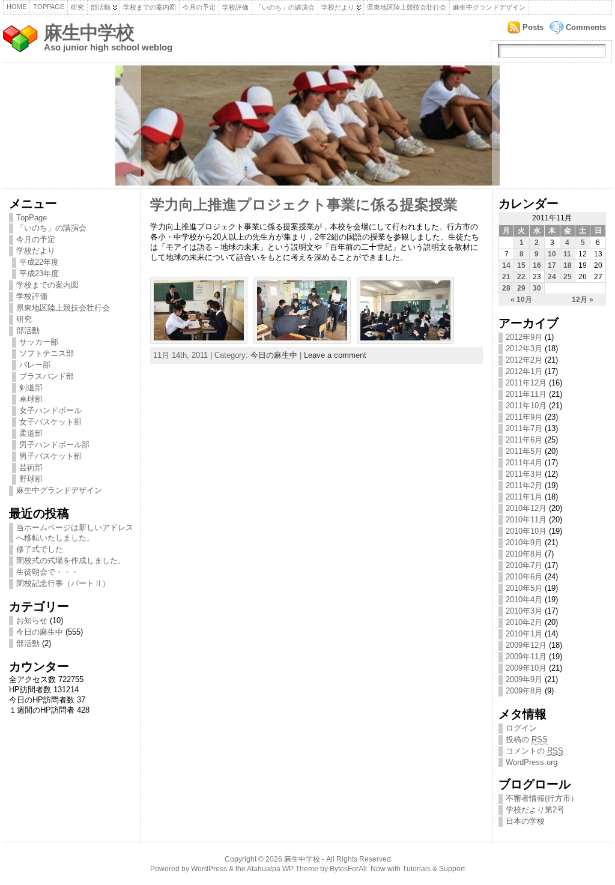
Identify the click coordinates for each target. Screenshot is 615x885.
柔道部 (31, 433)
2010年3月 (524, 610)
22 (521, 276)
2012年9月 (524, 337)
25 (567, 276)
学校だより (337, 7)
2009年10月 (526, 667)
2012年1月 (524, 371)
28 (506, 288)
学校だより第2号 (535, 809)
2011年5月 (524, 451)
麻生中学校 (89, 32)
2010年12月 (526, 508)
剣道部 (31, 387)
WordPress (209, 869)
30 (537, 288)
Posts (533, 27)
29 (521, 288)
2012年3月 (524, 348)
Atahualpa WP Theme (282, 869)
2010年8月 (524, 553)
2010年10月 (526, 531)
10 (552, 254)
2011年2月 (524, 485)
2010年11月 (526, 519)
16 (537, 265)
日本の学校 (525, 821)
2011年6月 (524, 439)
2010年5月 (524, 588)
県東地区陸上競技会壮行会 (406, 7)
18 (567, 265)
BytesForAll (348, 869)
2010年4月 (524, 599)
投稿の (527, 739)
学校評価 (235, 7)
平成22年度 (39, 262)
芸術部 (31, 467)
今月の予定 (199, 7)
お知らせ (31, 620)
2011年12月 (526, 382)
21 (506, 276)
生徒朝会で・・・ (47, 571)
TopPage (48, 6)
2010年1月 (524, 633)
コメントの (534, 750)
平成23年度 (39, 273)
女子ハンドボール (50, 410)
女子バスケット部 (50, 421)
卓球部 (31, 398)
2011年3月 (524, 474)
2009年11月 (526, 656)
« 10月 (521, 299)
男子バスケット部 (50, 456)
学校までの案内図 (149, 7)
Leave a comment (335, 355)
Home (16, 6)
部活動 (101, 7)
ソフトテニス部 (46, 353)
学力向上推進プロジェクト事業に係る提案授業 (304, 205)
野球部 (31, 478)
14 (506, 265)
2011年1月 (524, 496)
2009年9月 (524, 679)
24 (552, 276)
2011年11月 (526, 394)
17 (552, 265)
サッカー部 (38, 341)
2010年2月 (524, 622)
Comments (586, 27)
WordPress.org (531, 762)
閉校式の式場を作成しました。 (71, 560)
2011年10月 (526, 405)
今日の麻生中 (39, 631)
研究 (77, 7)
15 (521, 265)
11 (567, 254)
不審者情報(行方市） (542, 798)
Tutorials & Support (433, 869)
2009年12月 (526, 645)
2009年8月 (524, 690)
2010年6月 (524, 576)
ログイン (521, 727)
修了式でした (39, 549)
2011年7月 (524, 428)
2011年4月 (524, 462)
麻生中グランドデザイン (489, 7)
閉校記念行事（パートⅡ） (63, 583)
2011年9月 (524, 416)
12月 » (582, 299)
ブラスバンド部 (46, 376)
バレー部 (34, 364)
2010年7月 (524, 565)
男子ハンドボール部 (54, 444)
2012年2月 (524, 359)
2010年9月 (524, 542)
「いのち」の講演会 (285, 7)
